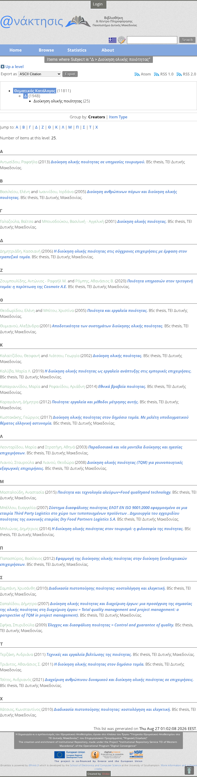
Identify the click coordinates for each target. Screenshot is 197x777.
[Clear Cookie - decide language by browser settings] (122, 39)
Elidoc (106, 773)
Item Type (118, 116)
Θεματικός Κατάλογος (34, 90)
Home (15, 50)
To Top (189, 770)
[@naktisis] (77, 28)
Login (98, 3)
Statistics (76, 50)
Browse (46, 50)
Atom (146, 73)
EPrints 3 (34, 765)
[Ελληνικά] (113, 39)
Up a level (14, 66)
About (108, 50)
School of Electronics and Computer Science (95, 765)
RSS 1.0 (167, 73)
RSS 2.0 (189, 73)
